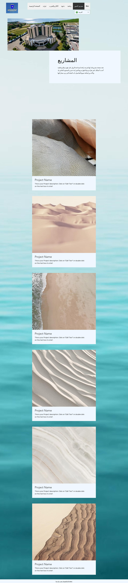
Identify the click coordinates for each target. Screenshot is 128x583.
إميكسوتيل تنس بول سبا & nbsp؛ (64, 581)
